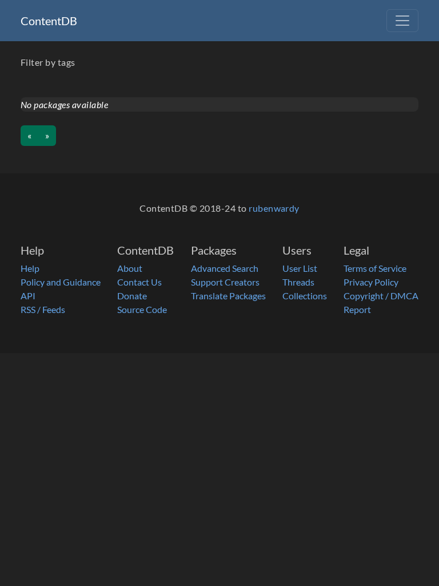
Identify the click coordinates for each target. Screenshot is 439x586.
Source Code (142, 309)
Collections (304, 295)
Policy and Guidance (61, 281)
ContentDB (49, 20)
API (28, 295)
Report (357, 309)
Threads (298, 281)
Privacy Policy (371, 281)
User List (299, 268)
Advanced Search (224, 268)
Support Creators (225, 281)
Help (30, 268)
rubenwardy (274, 208)
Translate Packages (228, 295)
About (129, 268)
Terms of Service (375, 268)
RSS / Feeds (43, 309)
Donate (132, 295)
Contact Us (139, 281)
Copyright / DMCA (381, 295)
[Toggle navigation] (402, 20)
